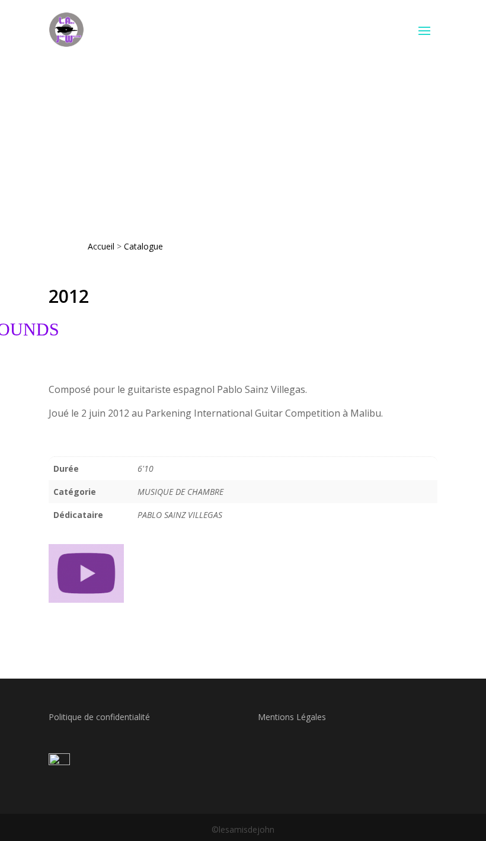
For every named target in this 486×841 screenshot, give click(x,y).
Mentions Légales (292, 716)
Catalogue (143, 246)
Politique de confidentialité (99, 716)
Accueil (101, 246)
